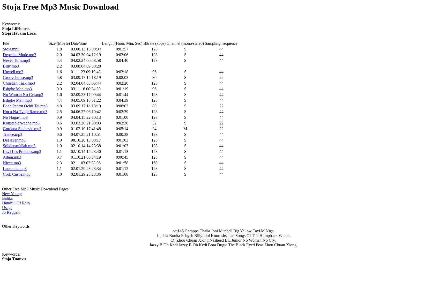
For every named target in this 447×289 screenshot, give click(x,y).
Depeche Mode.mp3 (19, 55)
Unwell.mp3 (13, 72)
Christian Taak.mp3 (19, 83)
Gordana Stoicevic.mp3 (22, 129)
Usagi (7, 207)
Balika (7, 198)
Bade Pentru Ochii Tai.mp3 (25, 106)
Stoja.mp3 (11, 49)
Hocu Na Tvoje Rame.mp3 (25, 111)
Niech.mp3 (12, 163)
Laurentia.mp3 (15, 168)
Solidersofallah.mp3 (19, 146)
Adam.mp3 (12, 157)
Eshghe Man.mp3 (17, 89)
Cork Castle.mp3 (17, 174)
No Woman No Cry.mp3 (23, 94)
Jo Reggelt (10, 212)
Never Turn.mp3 (16, 60)
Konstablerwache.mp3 (21, 123)
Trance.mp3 (12, 134)
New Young (12, 193)
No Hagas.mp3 (15, 117)
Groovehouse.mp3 (18, 77)
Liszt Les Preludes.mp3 (22, 151)
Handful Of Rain (16, 203)
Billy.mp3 (11, 66)
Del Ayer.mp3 (14, 140)
